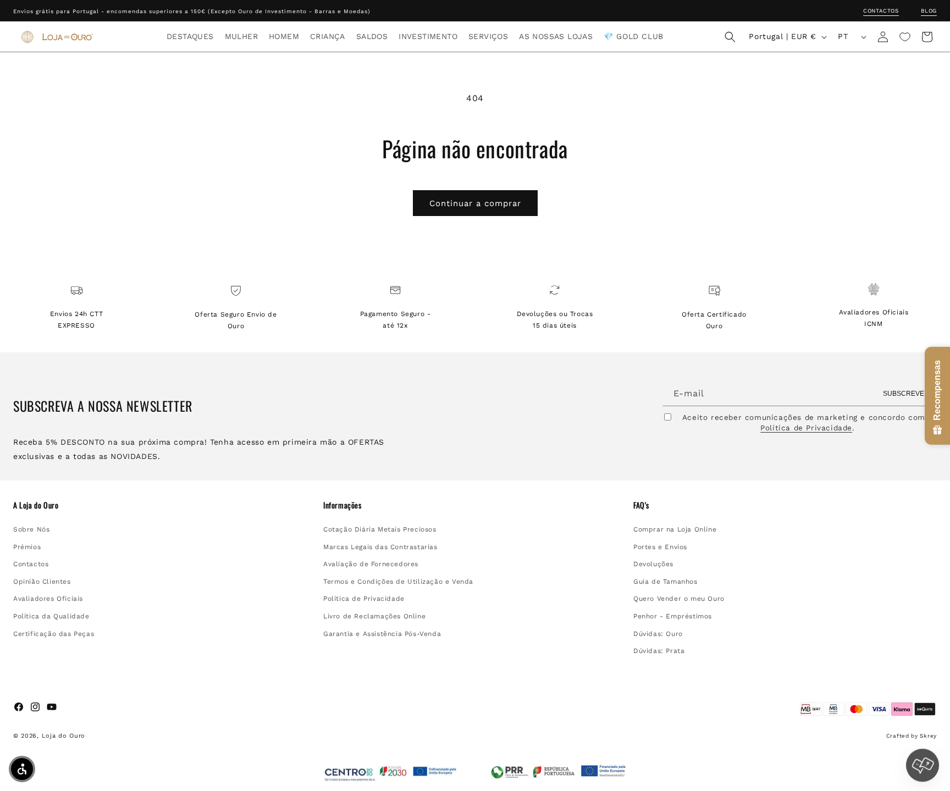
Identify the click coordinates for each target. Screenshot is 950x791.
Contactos (880, 11)
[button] (190, 36)
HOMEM (284, 36)
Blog (929, 11)
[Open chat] (922, 763)
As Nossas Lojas (556, 36)
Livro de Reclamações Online (374, 616)
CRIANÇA (327, 36)
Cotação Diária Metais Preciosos (380, 529)
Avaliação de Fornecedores (370, 564)
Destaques (190, 36)
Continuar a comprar (475, 203)
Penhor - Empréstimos (672, 616)
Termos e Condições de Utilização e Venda (398, 581)
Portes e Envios (660, 547)
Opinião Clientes (42, 581)
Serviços (488, 36)
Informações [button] (342, 505)
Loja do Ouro (63, 735)
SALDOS (372, 36)
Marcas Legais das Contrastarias (380, 547)
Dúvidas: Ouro (658, 634)
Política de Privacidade (806, 428)
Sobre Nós (31, 529)
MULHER (241, 36)
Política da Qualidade (51, 616)
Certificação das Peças (53, 634)
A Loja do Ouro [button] (35, 505)
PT (843, 36)
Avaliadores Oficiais (48, 599)
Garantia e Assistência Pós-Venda (382, 634)
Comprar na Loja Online (674, 529)
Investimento (428, 36)
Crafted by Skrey (911, 736)
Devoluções (653, 564)
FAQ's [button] (641, 505)
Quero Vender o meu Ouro (679, 599)
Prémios (27, 547)
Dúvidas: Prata (658, 651)
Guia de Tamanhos (665, 581)
